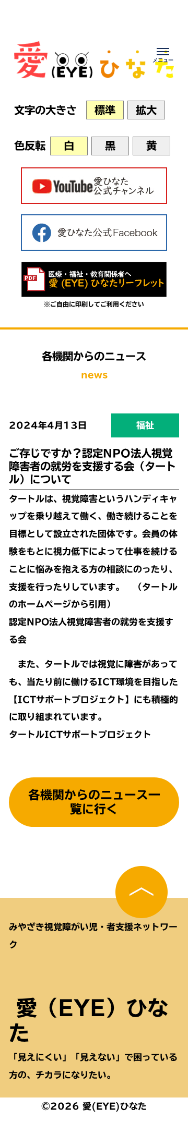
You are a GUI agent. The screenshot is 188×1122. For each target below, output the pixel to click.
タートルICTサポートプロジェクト (80, 734)
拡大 (146, 110)
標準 (105, 110)
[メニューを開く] (163, 54)
